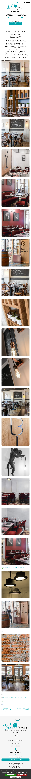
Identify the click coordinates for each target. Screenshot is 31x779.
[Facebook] (26, 2)
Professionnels (22, 15)
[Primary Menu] (27, 5)
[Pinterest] (28, 2)
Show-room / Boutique (15, 740)
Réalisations (15, 738)
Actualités (15, 743)
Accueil (15, 733)
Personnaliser (16, 777)
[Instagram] (24, 2)
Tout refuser (22, 775)
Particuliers (9, 15)
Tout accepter (10, 775)
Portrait (15, 735)
